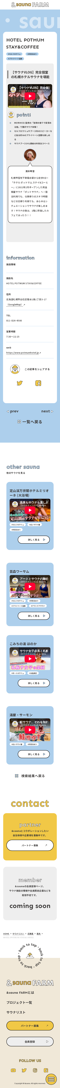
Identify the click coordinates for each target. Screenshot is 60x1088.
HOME (6, 934)
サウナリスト (18, 934)
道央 (39, 934)
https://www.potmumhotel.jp (22, 352)
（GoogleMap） (14, 304)
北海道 (31, 934)
